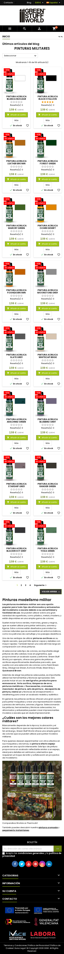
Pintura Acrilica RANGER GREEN (48, 485)
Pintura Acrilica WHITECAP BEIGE (48, 356)
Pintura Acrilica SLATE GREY (16, 356)
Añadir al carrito (16, 114)
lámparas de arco (42, 683)
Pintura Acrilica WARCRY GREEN (16, 227)
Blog (29, 2)
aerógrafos (32, 680)
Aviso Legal (20, 948)
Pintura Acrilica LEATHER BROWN (16, 162)
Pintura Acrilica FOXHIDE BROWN (16, 291)
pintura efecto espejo (43, 743)
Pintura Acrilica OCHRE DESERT (48, 227)
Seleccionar (20, 56)
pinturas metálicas (12, 686)
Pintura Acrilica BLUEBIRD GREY (48, 420)
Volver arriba (51, 591)
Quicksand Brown (11, 670)
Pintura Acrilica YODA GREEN (48, 549)
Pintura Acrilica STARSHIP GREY (16, 485)
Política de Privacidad (38, 945)
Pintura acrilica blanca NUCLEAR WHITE (16, 99)
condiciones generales (31, 853)
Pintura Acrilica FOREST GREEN (48, 162)
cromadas (47, 686)
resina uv (16, 691)
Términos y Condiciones (15, 945)
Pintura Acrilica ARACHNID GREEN (16, 420)
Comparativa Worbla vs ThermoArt (20, 823)
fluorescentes (32, 686)
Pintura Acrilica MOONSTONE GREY (47, 291)
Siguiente (40, 585)
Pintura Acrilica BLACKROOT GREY (16, 549)
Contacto (8, 2)
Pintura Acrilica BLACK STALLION (48, 98)
